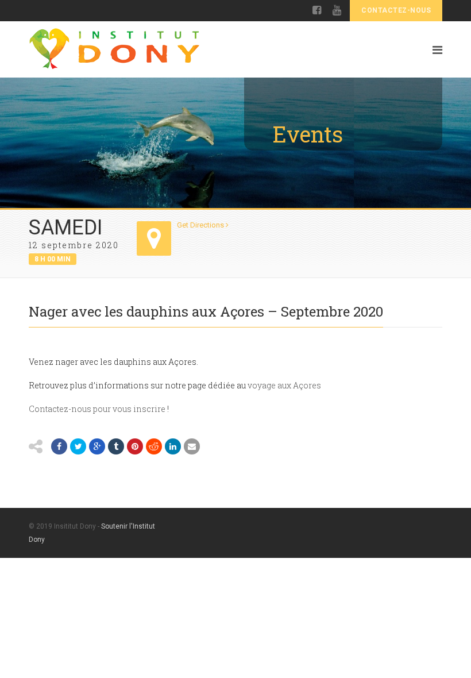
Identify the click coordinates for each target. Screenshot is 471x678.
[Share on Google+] (97, 446)
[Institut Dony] (215, 49)
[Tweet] (78, 446)
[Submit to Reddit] (154, 446)
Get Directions (201, 225)
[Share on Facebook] (59, 446)
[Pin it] (135, 446)
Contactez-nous (396, 10)
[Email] (192, 446)
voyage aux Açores (284, 385)
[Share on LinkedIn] (173, 446)
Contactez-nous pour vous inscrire (97, 408)
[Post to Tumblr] (116, 446)
